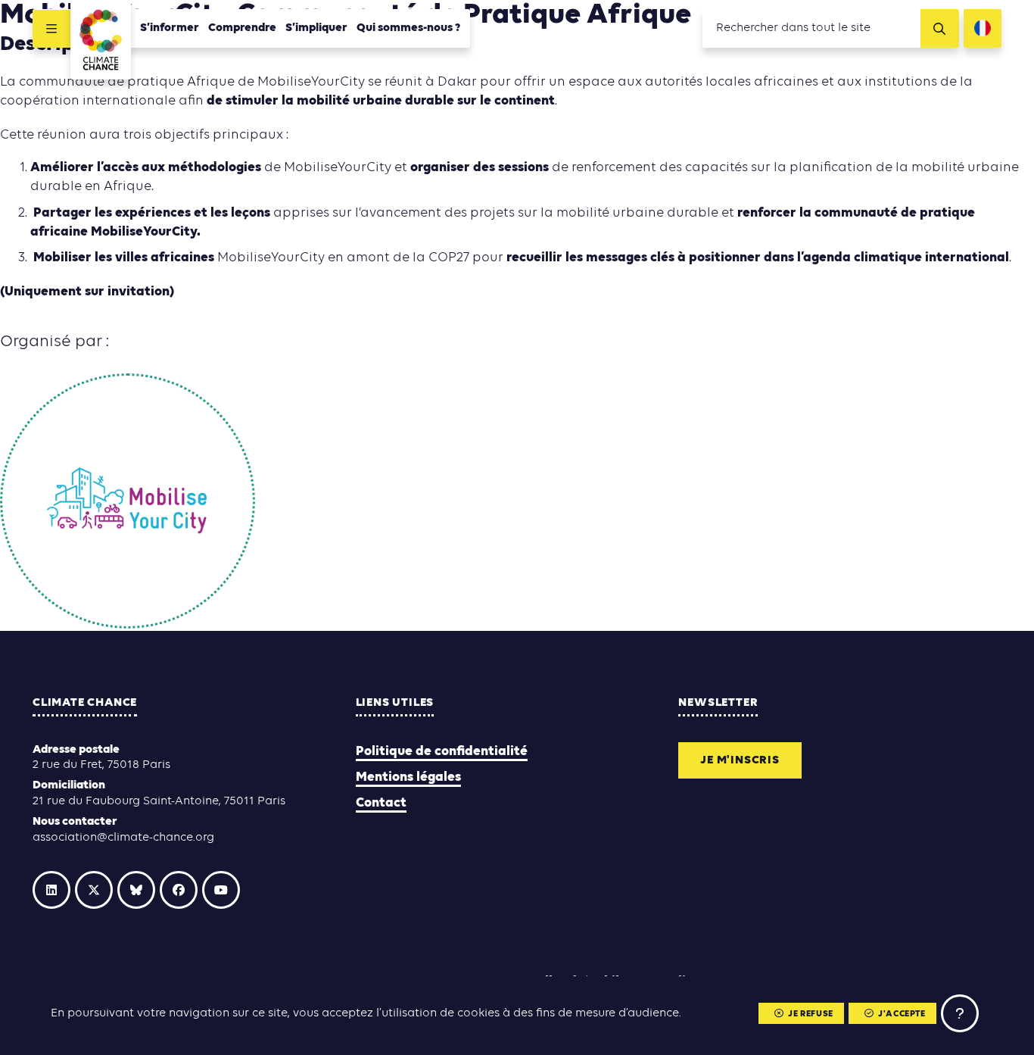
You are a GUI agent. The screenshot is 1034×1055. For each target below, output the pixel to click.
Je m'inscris (740, 760)
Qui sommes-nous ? (409, 28)
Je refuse (810, 1014)
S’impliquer (316, 28)
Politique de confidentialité (442, 752)
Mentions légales (408, 777)
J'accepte (901, 1014)
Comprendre (242, 28)
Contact (381, 803)
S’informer (169, 28)
